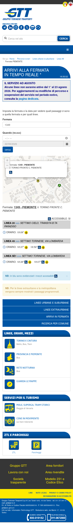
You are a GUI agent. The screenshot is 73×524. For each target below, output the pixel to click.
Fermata (7, 119)
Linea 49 (60, 58)
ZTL (14, 452)
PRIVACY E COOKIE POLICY (60, 493)
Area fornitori (54, 465)
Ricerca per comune (55, 323)
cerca (8, 149)
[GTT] (17, 14)
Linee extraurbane (56, 309)
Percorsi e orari (23, 58)
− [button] (7, 165)
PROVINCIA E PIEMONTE (29, 356)
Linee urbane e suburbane (43, 58)
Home (12, 58)
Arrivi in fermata (57, 316)
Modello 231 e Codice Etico (54, 480)
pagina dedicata (28, 99)
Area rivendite (54, 472)
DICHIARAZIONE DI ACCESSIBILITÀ (57, 496)
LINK (32, 493)
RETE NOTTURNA (25, 369)
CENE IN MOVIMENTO (27, 420)
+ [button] (7, 160)
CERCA (63, 38)
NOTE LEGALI (42, 493)
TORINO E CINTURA (26, 342)
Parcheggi (36, 452)
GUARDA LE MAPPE (26, 381)
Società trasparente (18, 480)
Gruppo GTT (18, 465)
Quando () (12, 132)
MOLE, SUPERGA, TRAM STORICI (33, 406)
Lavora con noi (18, 472)
